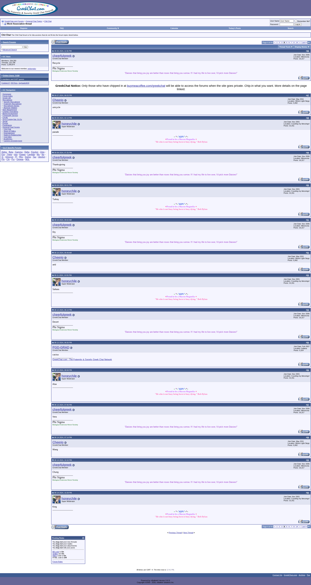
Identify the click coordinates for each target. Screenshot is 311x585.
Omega (20, 159)
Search (291, 28)
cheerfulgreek (62, 55)
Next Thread (188, 533)
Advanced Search (10, 50)
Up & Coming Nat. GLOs (12, 119)
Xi (2, 157)
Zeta (42, 152)
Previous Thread (175, 533)
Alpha (4, 152)
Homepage (7, 94)
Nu (43, 154)
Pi (16, 157)
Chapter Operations (10, 112)
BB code (55, 552)
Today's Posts (235, 28)
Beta (11, 152)
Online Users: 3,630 (11, 76)
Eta (3, 154)
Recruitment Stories (11, 106)
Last (304, 42)
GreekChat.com (290, 575)
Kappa (22, 154)
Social (5, 121)
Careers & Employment (13, 141)
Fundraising (7, 125)
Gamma (19, 152)
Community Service (10, 115)
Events (5, 123)
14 (297, 42)
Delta (26, 152)
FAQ (62, 28)
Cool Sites (8, 137)
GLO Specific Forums (12, 148)
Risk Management (10, 110)
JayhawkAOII (23, 83)
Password (274, 24)
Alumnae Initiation (10, 108)
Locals (5, 117)
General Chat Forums (11, 127)
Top (308, 575)
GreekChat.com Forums (14, 21)
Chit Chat (48, 21)
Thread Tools (284, 47)
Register (23, 28)
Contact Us (277, 575)
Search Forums (9, 42)
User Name (274, 21)
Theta (9, 154)
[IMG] (54, 556)
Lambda (31, 154)
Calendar (174, 28)
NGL (27, 159)
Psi (13, 159)
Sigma (28, 157)
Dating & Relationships (12, 135)
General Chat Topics (34, 21)
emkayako (32, 69)
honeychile (69, 123)
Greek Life (7, 98)
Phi (3, 159)
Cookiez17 (5, 83)
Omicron (9, 157)
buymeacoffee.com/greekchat (146, 85)
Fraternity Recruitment (12, 104)
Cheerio (57, 100)
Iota (15, 154)
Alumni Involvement (10, 114)
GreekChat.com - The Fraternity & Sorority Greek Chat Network (82, 359)
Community (112, 28)
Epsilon (34, 152)
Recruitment (7, 100)
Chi (8, 159)
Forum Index (8, 96)
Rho (21, 157)
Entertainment (9, 133)
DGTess (14, 83)
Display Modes (301, 47)
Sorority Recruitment (12, 102)
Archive (302, 575)
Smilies (55, 554)
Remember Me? (303, 21)
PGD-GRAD (60, 347)
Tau (34, 157)
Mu (38, 154)
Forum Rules (57, 562)
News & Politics (10, 131)
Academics (8, 139)
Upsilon (41, 157)
